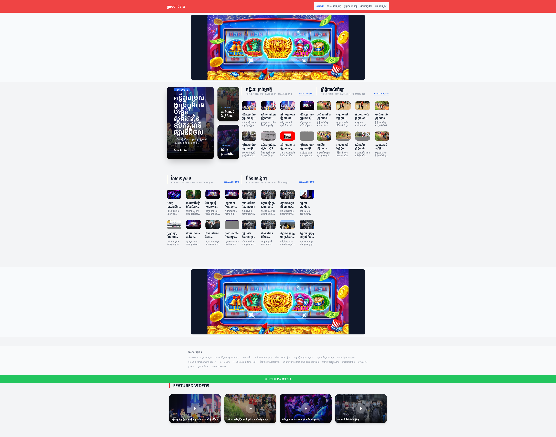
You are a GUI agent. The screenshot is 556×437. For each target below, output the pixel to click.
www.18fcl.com (219, 366)
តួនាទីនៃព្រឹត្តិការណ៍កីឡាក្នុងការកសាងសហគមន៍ (325, 150)
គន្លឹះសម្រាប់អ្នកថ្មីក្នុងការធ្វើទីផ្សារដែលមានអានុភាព (307, 150)
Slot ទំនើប (247, 357)
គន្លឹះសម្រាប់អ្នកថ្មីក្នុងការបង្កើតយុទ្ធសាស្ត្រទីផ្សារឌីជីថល (307, 120)
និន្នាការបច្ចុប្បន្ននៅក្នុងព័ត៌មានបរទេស (307, 236)
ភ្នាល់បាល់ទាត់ (203, 366)
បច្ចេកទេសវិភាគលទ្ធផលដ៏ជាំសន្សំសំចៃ (232, 206)
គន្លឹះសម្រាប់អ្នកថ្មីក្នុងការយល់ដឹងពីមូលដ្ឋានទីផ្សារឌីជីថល (287, 120)
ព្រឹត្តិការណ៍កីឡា (350, 6)
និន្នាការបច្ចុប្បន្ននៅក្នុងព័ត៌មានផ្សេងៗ (287, 236)
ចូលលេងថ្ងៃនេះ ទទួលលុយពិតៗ (227, 357)
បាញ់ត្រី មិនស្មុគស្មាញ (330, 361)
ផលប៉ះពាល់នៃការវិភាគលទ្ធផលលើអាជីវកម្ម (193, 238)
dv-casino (362, 361)
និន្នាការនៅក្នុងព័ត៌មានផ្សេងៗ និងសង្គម (287, 206)
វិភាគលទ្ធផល (366, 6)
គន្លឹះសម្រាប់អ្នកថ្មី (334, 6)
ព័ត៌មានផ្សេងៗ (381, 6)
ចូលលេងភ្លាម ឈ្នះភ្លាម (346, 357)
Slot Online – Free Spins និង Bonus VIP (238, 361)
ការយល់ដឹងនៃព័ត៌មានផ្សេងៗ (248, 204)
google (191, 366)
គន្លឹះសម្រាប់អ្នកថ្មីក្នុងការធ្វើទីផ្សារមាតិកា (268, 148)
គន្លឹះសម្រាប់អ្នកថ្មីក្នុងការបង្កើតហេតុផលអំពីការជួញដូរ (287, 150)
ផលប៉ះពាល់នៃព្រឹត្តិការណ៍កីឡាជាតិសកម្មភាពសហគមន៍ (382, 120)
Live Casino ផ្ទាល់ (282, 357)
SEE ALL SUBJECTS (306, 93)
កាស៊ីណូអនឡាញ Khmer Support (202, 361)
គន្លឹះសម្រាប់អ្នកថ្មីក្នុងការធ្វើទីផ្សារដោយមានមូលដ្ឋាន (249, 150)
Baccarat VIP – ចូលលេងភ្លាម (200, 357)
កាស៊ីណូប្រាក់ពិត (348, 361)
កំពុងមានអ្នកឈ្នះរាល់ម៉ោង (270, 361)
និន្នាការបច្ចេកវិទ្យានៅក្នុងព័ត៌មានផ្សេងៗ (306, 208)
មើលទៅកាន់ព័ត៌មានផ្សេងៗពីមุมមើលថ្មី (269, 238)
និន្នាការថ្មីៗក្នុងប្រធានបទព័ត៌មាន (268, 206)
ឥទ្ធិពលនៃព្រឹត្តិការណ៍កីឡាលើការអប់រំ (360, 150)
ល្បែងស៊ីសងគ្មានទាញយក (303, 357)
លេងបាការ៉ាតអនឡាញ (263, 357)
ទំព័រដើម (320, 6)
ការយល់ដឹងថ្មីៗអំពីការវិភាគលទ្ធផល (193, 206)
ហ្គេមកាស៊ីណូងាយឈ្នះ (325, 357)
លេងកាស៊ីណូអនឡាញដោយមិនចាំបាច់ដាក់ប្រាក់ (301, 361)
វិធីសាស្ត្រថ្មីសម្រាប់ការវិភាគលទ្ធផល (211, 206)
